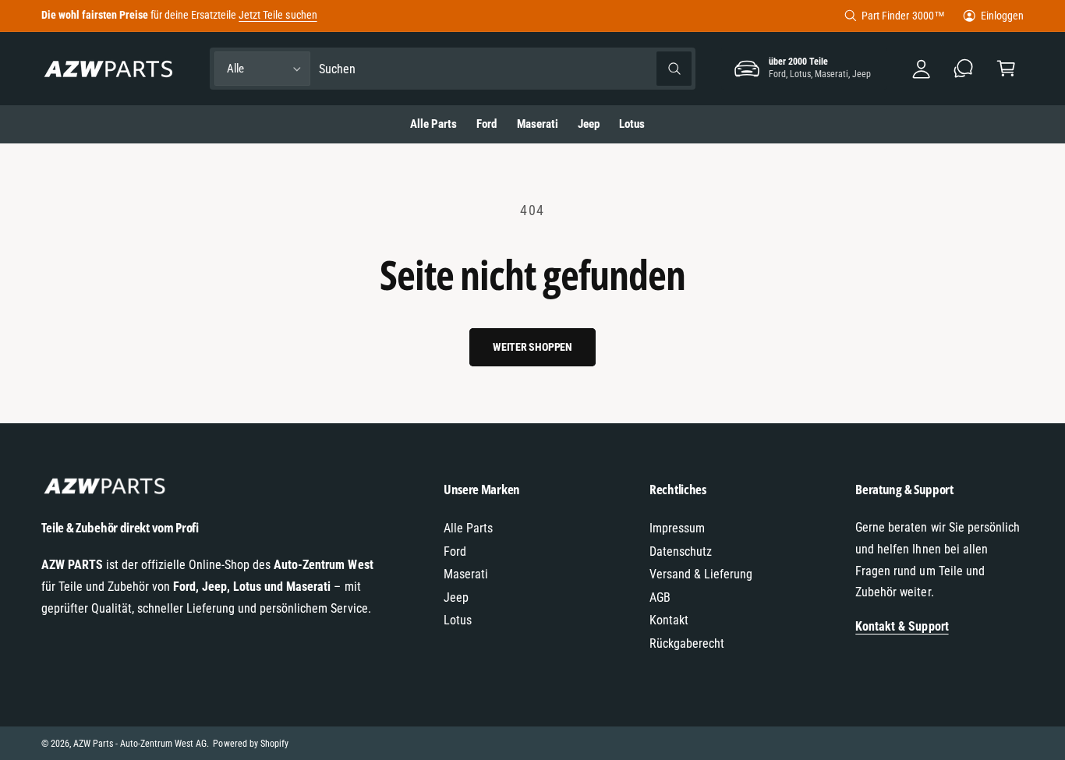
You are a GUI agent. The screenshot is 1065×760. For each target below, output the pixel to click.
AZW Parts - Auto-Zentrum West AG (140, 743)
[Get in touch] (964, 69)
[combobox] (505, 69)
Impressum (677, 528)
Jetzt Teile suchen (278, 15)
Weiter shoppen (532, 347)
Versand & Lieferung (700, 574)
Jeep (456, 597)
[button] (1006, 69)
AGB (659, 597)
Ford (455, 551)
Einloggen (1002, 15)
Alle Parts (468, 528)
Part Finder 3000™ (903, 15)
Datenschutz (680, 551)
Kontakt (668, 620)
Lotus (458, 620)
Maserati (466, 574)
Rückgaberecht (686, 643)
